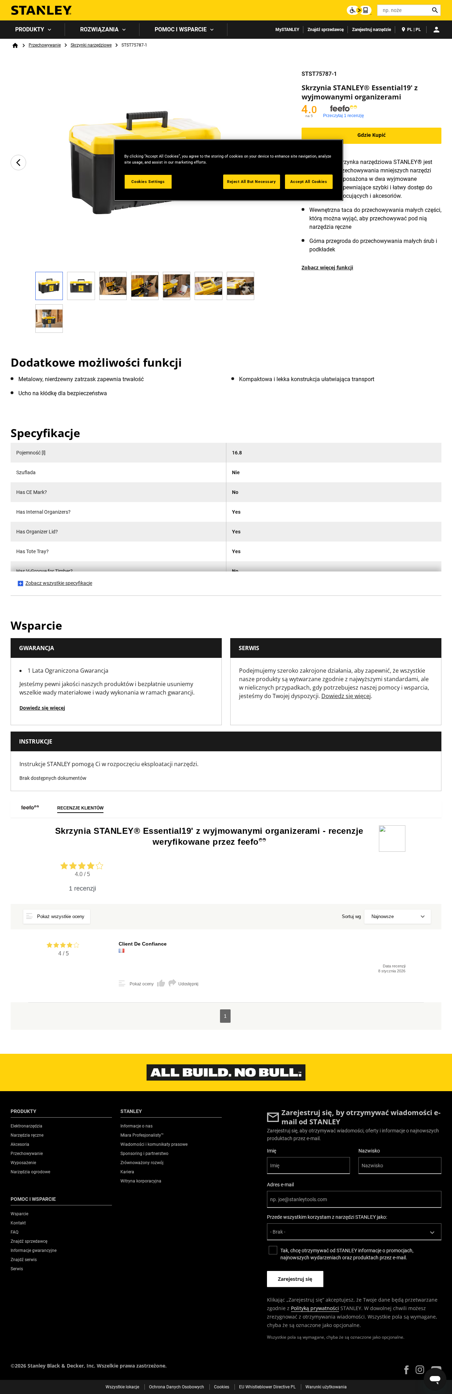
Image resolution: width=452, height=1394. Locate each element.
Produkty (29, 29)
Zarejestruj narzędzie (371, 29)
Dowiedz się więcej (42, 707)
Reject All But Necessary (251, 181)
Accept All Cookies (308, 181)
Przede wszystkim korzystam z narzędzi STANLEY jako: (327, 1217)
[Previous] (18, 162)
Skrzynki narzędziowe (91, 45)
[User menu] (436, 29)
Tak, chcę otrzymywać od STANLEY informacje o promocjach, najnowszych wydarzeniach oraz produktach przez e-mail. (347, 1254)
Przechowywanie (45, 45)
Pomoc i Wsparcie (181, 29)
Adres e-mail (280, 1184)
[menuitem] (32, 29)
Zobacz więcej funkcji (327, 267)
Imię (271, 1151)
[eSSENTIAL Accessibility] (359, 10)
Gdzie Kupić (371, 135)
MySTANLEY (287, 29)
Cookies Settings (148, 181)
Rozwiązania (99, 29)
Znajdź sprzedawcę (326, 29)
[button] (406, 1369)
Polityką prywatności (315, 1308)
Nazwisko (369, 1151)
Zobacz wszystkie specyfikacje (58, 583)
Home (15, 45)
